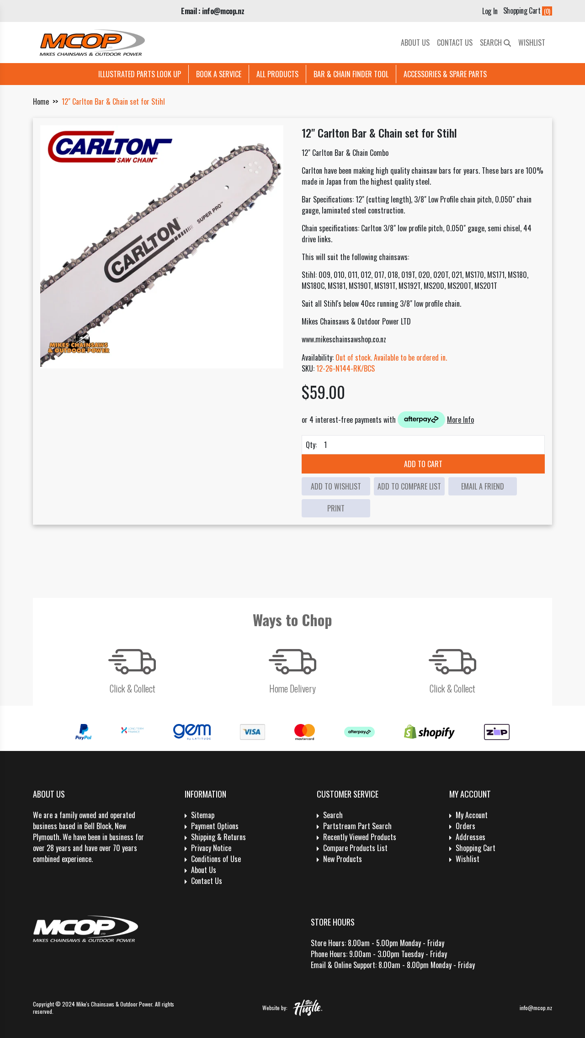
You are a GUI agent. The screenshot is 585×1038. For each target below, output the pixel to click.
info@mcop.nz (536, 1007)
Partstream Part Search (357, 825)
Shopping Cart (475, 847)
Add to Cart (423, 463)
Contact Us (455, 42)
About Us (415, 42)
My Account (472, 814)
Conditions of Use (216, 858)
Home (41, 101)
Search (492, 42)
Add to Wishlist (336, 486)
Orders (465, 825)
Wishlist (531, 42)
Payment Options (215, 825)
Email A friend (482, 486)
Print (336, 508)
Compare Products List (355, 847)
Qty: (311, 444)
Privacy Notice (211, 847)
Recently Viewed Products (359, 836)
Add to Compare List (409, 486)
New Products (342, 858)
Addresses (470, 836)
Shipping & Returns (218, 836)
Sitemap (202, 814)
